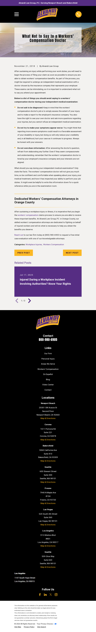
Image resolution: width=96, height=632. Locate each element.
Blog (48, 379)
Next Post (72, 253)
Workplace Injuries (34, 244)
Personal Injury (48, 359)
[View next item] (29, 300)
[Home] (47, 14)
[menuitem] (17, 627)
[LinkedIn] (45, 594)
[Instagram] (56, 594)
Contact (48, 390)
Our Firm (48, 353)
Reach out (18, 235)
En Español (48, 374)
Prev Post (23, 253)
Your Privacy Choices (45, 624)
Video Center (48, 384)
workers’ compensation (28, 215)
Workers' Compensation (48, 369)
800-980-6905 (48, 339)
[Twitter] (50, 594)
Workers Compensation (53, 244)
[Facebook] (40, 594)
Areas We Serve (48, 364)
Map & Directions (48, 418)
